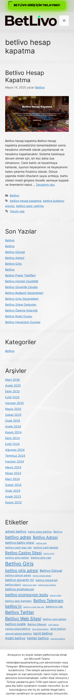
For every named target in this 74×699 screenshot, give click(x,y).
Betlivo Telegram (48, 600)
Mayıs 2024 (13, 467)
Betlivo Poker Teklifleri (20, 275)
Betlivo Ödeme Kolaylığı (21, 310)
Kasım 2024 (13, 432)
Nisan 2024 (13, 473)
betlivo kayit (13, 584)
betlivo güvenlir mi (19, 580)
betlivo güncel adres (18, 575)
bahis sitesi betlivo (40, 531)
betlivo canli (41, 543)
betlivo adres (18, 537)
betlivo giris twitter (17, 557)
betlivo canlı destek (45, 547)
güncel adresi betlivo (18, 633)
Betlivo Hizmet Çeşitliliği (21, 281)
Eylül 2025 (12, 397)
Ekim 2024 (12, 438)
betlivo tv (13, 606)
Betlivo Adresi (14, 258)
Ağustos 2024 (15, 450)
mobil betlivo (15, 638)
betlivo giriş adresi (21, 570)
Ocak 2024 (12, 490)
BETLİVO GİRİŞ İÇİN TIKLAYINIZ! (37, 5)
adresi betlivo (15, 532)
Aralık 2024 (13, 426)
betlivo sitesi (55, 595)
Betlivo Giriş (13, 263)
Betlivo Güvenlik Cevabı (21, 287)
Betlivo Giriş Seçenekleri (22, 299)
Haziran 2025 (14, 403)
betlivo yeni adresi (54, 619)
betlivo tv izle (54, 606)
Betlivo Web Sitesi (23, 618)
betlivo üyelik (15, 624)
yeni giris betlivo (57, 639)
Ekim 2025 (12, 391)
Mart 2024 (12, 479)
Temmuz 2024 (15, 455)
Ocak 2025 (12, 420)
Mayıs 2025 (13, 409)
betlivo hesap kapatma (25, 201)
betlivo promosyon (19, 589)
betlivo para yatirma (30, 206)
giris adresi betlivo (40, 629)
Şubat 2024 (13, 485)
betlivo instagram (47, 580)
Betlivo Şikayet (37, 624)
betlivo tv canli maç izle (33, 607)
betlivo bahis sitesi (19, 543)
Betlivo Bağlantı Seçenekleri (24, 293)
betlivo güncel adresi (42, 576)
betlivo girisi (48, 553)
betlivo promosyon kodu (26, 594)
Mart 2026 (12, 379)
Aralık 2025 (13, 385)
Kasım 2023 (13, 502)
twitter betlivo (38, 638)
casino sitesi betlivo (17, 628)
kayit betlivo (42, 633)
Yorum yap (17, 211)
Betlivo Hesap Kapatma (24, 76)
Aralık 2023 (13, 496)
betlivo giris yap (41, 557)
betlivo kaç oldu (29, 585)
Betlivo (14, 195)
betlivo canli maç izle (18, 547)
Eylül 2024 (12, 444)
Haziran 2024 (14, 461)
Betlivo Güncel (15, 252)
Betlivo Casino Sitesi (23, 552)
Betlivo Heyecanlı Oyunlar (22, 322)
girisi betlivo (58, 628)
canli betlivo (53, 625)
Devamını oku (45, 184)
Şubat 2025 (13, 415)
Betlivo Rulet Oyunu (18, 316)
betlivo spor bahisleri (18, 601)
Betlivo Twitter (19, 612)
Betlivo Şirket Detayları (20, 304)
